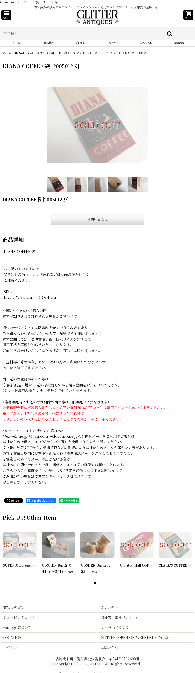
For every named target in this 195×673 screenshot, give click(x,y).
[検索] (170, 33)
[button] (6, 15)
